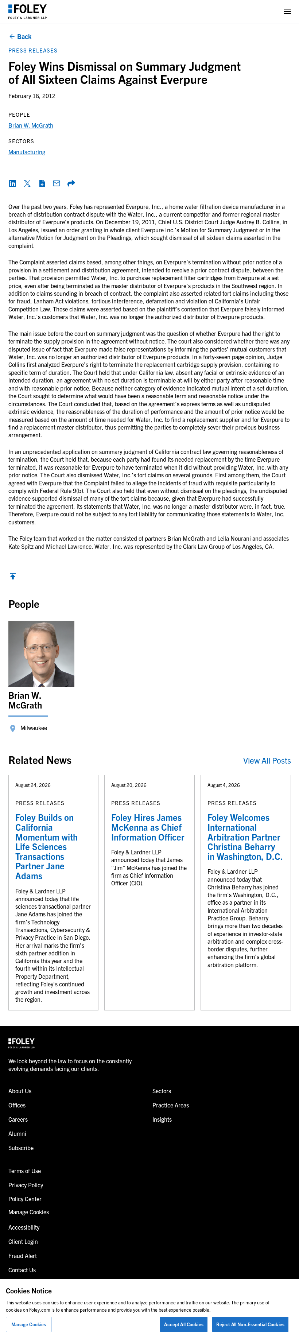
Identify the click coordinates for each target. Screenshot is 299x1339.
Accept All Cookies (183, 1324)
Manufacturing (26, 151)
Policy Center (25, 1198)
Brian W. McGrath (30, 125)
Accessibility (23, 1227)
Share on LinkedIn (12, 183)
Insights (162, 1119)
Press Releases (33, 50)
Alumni (17, 1133)
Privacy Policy (25, 1184)
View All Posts (267, 760)
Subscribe (21, 1147)
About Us (19, 1090)
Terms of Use (24, 1170)
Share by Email (56, 183)
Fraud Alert (22, 1255)
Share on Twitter (27, 183)
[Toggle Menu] (287, 11)
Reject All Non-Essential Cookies (250, 1324)
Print (42, 183)
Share (71, 183)
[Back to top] (12, 578)
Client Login (23, 1241)
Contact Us (22, 1269)
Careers (18, 1119)
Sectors (161, 1090)
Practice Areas (170, 1105)
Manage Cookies (28, 1324)
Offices (17, 1105)
